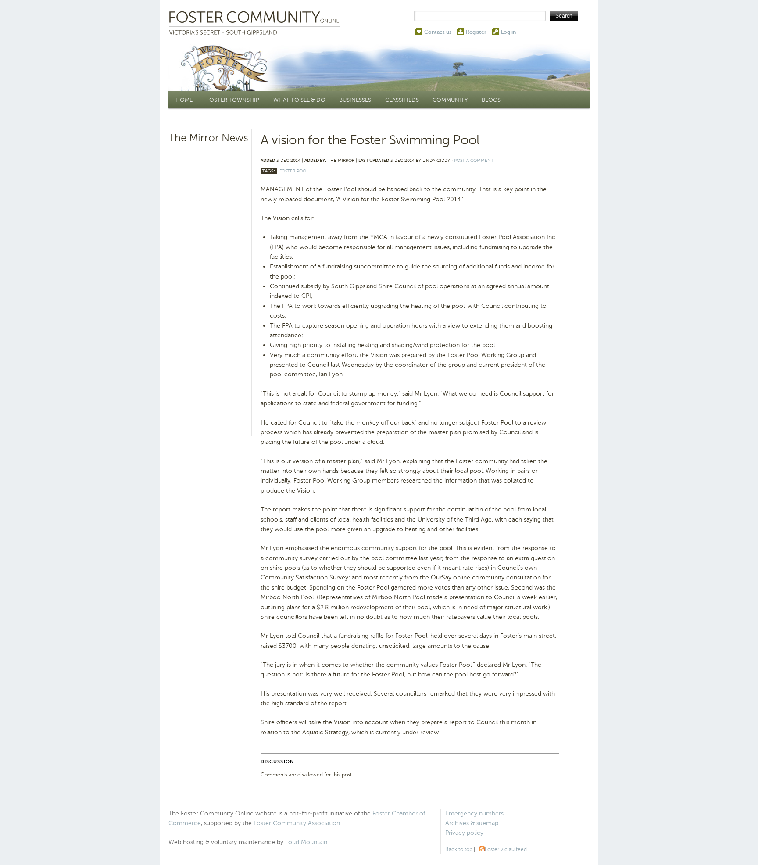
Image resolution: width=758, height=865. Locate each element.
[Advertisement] (208, 283)
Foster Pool (293, 170)
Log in (508, 32)
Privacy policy (464, 832)
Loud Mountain (306, 842)
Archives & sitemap (471, 823)
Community (450, 100)
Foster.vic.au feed (506, 849)
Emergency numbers (474, 813)
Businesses (355, 100)
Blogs (491, 100)
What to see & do (299, 100)
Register (476, 32)
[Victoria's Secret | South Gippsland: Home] (256, 24)
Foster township (232, 100)
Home (184, 100)
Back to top (458, 849)
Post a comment (473, 160)
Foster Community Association (297, 823)
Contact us (437, 32)
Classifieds (402, 100)
